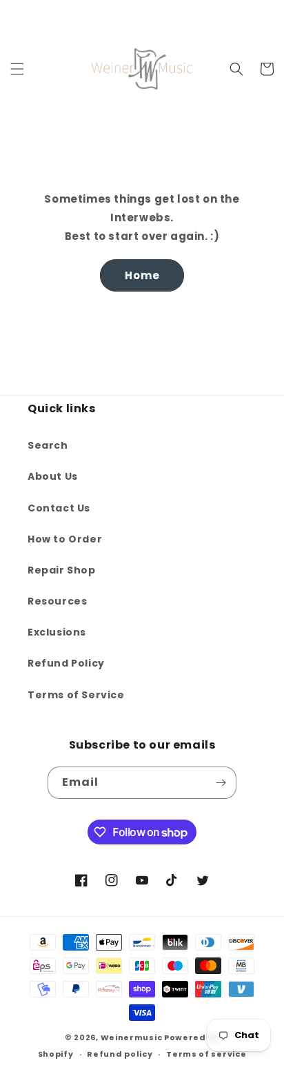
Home (142, 275)
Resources (57, 601)
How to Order (65, 539)
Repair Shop (62, 570)
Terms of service (206, 1053)
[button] (17, 69)
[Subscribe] (220, 783)
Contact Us (59, 508)
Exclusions (57, 632)
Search (48, 445)
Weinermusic (132, 1037)
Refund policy (119, 1053)
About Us (53, 476)
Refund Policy (66, 663)
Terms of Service (76, 695)
